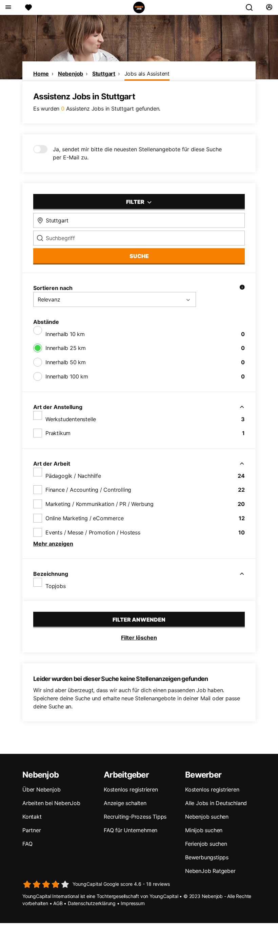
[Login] (269, 7)
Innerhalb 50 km (65, 362)
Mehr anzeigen (53, 543)
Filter (135, 201)
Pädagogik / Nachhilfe (73, 475)
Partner (31, 830)
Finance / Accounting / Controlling (88, 489)
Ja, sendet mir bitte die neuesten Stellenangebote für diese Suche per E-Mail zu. (137, 153)
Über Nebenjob (41, 789)
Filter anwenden (139, 619)
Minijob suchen (203, 830)
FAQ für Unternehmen (130, 830)
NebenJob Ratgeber (210, 870)
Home (41, 73)
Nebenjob (70, 73)
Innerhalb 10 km (65, 334)
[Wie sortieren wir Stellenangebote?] (242, 288)
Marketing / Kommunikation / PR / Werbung (99, 504)
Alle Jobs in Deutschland (216, 803)
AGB (57, 903)
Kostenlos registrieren (131, 789)
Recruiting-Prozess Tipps (135, 816)
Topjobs (55, 586)
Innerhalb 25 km (65, 348)
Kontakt (32, 816)
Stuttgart (103, 73)
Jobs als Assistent (147, 73)
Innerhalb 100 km (66, 376)
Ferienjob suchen (206, 843)
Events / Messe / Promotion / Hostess (92, 532)
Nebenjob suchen (207, 816)
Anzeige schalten (125, 803)
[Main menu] (8, 7)
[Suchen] (251, 7)
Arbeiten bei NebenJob (51, 803)
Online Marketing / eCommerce (84, 518)
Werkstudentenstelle (70, 419)
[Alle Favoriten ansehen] (28, 7)
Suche (139, 256)
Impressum (132, 903)
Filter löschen (139, 637)
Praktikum (58, 433)
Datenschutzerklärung (92, 903)
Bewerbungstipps (207, 857)
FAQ (27, 843)
